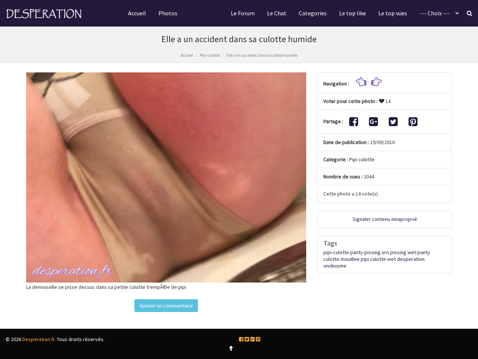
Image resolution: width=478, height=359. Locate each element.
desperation (411, 259)
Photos (167, 13)
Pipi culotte (210, 55)
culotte (378, 259)
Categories (313, 13)
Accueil (137, 13)
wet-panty (418, 252)
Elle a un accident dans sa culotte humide (261, 55)
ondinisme (335, 265)
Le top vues (392, 13)
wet (391, 259)
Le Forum (243, 13)
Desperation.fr (38, 339)
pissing (398, 252)
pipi (365, 259)
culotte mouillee (341, 259)
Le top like (352, 13)
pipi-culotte (336, 252)
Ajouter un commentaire (166, 305)
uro (385, 252)
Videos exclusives (204, 13)
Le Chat (276, 13)
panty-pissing (365, 252)
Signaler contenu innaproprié (385, 219)
